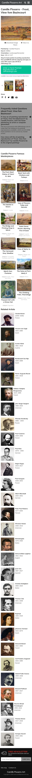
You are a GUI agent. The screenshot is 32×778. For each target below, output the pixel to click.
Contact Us (12, 768)
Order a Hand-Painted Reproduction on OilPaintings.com (12, 69)
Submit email (26, 759)
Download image (12, 43)
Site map (4, 768)
